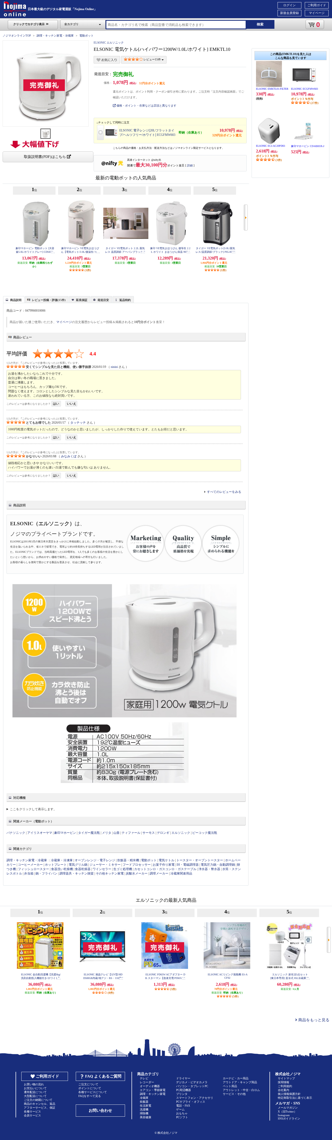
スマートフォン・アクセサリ (194, 1097)
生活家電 (145, 1105)
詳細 (190, 165)
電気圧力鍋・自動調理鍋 (218, 864)
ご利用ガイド (316, 5)
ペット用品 (230, 1086)
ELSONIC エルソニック (109, 42)
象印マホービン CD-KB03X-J (307, 146)
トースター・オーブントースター (199, 860)
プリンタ (182, 1093)
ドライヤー (183, 1078)
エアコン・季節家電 (152, 1090)
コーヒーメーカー (30, 864)
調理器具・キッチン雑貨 (76, 873)
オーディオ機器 (150, 1086)
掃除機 (144, 1113)
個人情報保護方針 (289, 1093)
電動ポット (86, 35)
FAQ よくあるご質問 (103, 1076)
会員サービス (32, 1115)
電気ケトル (166, 860)
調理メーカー (159, 873)
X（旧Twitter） (287, 1111)
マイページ (316, 13)
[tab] (13, 299)
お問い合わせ (100, 1110)
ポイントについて (89, 1088)
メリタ (106, 833)
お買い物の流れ (34, 1084)
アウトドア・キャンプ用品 (240, 1082)
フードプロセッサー (137, 864)
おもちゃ (182, 1113)
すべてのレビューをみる (224, 492)
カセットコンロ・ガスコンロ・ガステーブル (165, 869)
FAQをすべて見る (89, 1095)
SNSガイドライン (289, 1118)
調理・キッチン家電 (152, 1093)
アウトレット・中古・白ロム (241, 1090)
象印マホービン (65, 833)
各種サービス (32, 1111)
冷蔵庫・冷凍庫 (62, 860)
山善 (116, 833)
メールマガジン (288, 1107)
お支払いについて (35, 1088)
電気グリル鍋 (78, 864)
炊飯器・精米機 (128, 860)
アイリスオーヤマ (39, 833)
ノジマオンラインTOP (17, 35)
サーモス (148, 833)
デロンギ (163, 833)
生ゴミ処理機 (122, 869)
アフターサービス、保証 (39, 1107)
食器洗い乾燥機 (62, 869)
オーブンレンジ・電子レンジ (95, 860)
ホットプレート (56, 864)
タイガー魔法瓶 (89, 833)
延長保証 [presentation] (81, 300)
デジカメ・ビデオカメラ (192, 1082)
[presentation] (13, 299)
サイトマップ (286, 1078)
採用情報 (283, 1082)
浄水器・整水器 (209, 869)
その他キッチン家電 (110, 873)
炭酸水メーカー (137, 873)
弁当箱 (28, 873)
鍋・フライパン (46, 873)
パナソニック (15, 833)
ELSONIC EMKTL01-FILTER (272, 88)
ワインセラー (102, 869)
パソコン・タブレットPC (192, 1086)
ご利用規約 (285, 1086)
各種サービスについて (92, 1092)
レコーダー (147, 1082)
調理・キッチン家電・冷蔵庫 (55, 35)
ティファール (131, 833)
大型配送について (35, 1095)
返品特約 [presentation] (125, 300)
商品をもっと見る (313, 1020)
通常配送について (35, 1092)
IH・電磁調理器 (188, 864)
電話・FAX (183, 1105)
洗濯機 (144, 1109)
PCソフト (182, 1117)
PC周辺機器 (183, 1090)
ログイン (289, 5)
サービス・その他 (234, 1093)
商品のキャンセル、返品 (39, 1103)
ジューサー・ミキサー (105, 864)
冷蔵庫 (144, 1097)
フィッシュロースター (33, 869)
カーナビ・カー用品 (235, 1078)
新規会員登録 (289, 13)
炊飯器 (144, 1101)
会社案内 (283, 1090)
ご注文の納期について (38, 1099)
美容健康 (145, 1117)
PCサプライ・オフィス (190, 1101)
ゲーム (180, 1109)
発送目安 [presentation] (103, 300)
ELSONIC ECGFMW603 (304, 88)
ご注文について (88, 1084)
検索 (260, 24)
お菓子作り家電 (164, 864)
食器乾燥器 (83, 869)
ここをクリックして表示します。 (33, 809)
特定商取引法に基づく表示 (295, 1097)
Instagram (284, 1115)
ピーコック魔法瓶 (204, 833)
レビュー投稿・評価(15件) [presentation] (49, 300)
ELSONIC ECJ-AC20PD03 (270, 145)
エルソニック (180, 833)
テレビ (144, 1078)
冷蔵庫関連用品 (181, 873)
